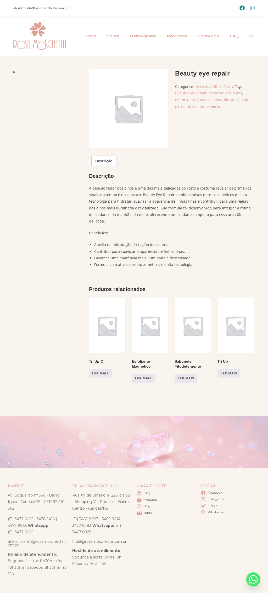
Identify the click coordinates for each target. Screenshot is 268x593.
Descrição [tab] (104, 160)
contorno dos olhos (225, 92)
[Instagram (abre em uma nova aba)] (251, 8)
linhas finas (195, 106)
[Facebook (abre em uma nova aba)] (242, 8)
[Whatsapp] (253, 579)
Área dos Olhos (209, 86)
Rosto (229, 86)
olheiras (213, 106)
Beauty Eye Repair (191, 92)
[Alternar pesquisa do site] (251, 36)
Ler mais (100, 373)
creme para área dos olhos (198, 99)
